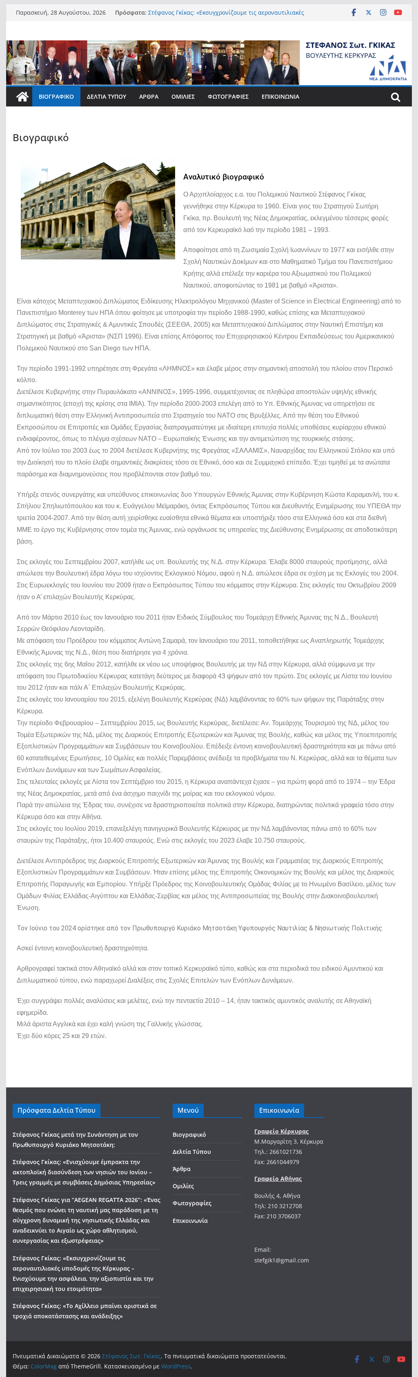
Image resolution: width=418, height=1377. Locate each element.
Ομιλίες (183, 96)
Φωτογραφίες (228, 96)
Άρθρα (148, 96)
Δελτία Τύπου (106, 96)
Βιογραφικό (56, 96)
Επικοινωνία (280, 96)
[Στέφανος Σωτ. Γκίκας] (208, 46)
